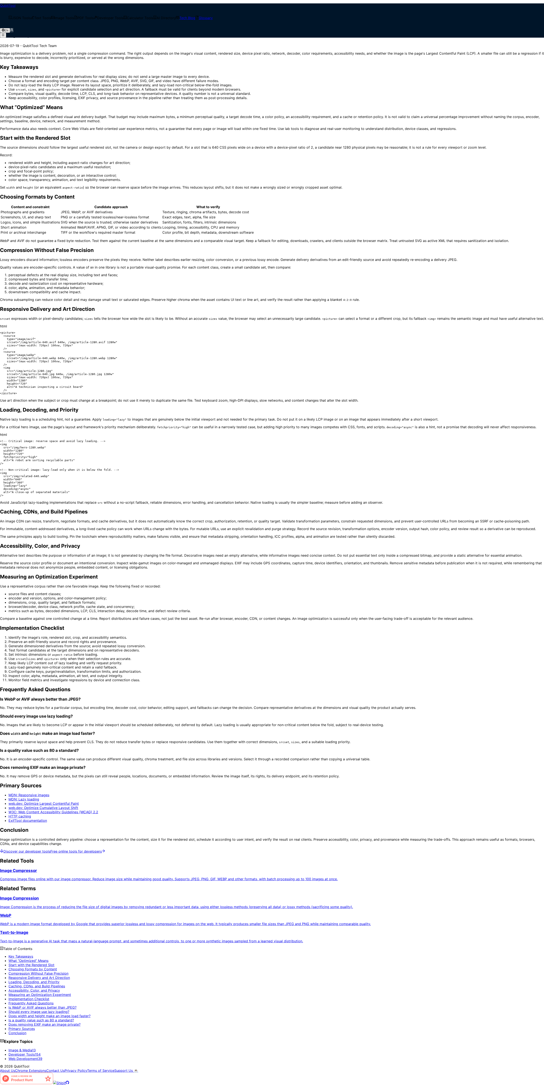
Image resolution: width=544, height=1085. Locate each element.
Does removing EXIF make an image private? (44, 1024)
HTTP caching (19, 816)
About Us (7, 1070)
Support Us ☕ (126, 1070)
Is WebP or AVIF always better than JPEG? (42, 1007)
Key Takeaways (20, 956)
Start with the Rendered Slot (31, 965)
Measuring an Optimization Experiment (39, 995)
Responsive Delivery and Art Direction (39, 978)
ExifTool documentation (27, 820)
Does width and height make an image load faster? (49, 1016)
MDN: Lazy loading (23, 799)
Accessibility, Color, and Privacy (34, 990)
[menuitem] (19, 18)
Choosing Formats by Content (32, 969)
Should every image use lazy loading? (38, 1012)
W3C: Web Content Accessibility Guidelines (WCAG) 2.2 (53, 812)
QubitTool (8, 5)
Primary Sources (21, 1029)
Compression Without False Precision (38, 973)
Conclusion (17, 1033)
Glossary (206, 18)
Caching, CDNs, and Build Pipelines (36, 986)
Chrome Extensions (30, 1070)
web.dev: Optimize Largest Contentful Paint (43, 803)
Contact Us (55, 1070)
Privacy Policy (76, 1070)
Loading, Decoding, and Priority (34, 982)
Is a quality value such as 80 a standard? (41, 1020)
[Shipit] (59, 1083)
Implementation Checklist (28, 999)
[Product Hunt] (26, 1083)
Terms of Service (100, 1070)
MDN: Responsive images (28, 795)
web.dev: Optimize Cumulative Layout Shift (43, 808)
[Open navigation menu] (3, 35)
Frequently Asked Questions (31, 1003)
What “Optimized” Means (28, 960)
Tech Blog (187, 18)
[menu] (272, 18)
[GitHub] (67, 1083)
